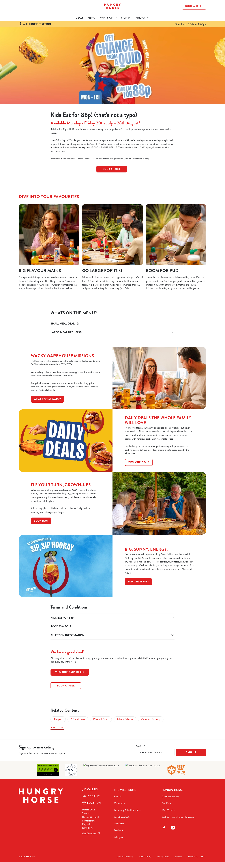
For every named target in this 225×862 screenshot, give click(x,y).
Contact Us (119, 803)
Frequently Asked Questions (127, 810)
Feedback (118, 830)
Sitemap (178, 856)
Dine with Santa (101, 719)
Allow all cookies (199, 8)
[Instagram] (173, 827)
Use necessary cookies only (199, 18)
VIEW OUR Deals (138, 462)
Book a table (66, 685)
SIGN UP (191, 752)
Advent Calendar (125, 719)
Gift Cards (119, 823)
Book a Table (112, 169)
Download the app (170, 796)
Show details (159, 34)
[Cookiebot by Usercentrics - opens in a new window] (19, 34)
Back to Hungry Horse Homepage (178, 817)
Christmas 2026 (122, 817)
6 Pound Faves (78, 719)
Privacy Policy (163, 856)
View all (55, 727)
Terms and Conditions (197, 856)
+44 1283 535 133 (91, 796)
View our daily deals (69, 672)
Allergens (58, 719)
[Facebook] (164, 827)
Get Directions (89, 833)
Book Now (41, 521)
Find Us (118, 796)
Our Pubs (166, 803)
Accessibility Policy (125, 856)
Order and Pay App (150, 719)
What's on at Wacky (47, 399)
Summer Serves (138, 581)
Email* (140, 746)
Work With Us (168, 810)
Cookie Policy (145, 856)
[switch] (88, 34)
